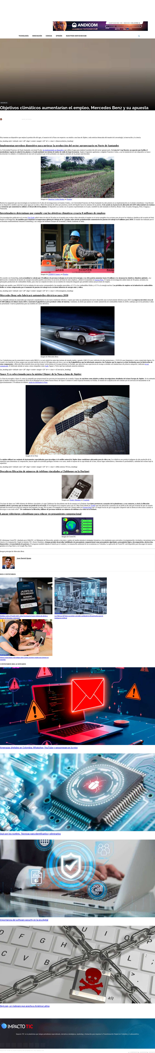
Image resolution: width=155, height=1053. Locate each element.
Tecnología (58, 613)
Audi (46, 366)
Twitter (93, 505)
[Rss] (134, 17)
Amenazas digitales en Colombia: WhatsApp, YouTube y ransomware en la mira (39, 747)
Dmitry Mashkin (75, 500)
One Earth (31, 217)
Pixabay (69, 199)
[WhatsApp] (26, 129)
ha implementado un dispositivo (53, 150)
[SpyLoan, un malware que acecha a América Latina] (77, 964)
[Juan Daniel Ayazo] (1, 119)
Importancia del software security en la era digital (24, 920)
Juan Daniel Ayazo (11, 119)
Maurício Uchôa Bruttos (56, 199)
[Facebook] (115, 17)
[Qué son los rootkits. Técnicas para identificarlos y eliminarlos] (77, 792)
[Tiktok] (129, 17)
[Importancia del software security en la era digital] (77, 878)
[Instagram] (117, 17)
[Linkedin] (123, 17)
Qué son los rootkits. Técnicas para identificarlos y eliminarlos (30, 834)
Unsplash (86, 500)
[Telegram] (33, 129)
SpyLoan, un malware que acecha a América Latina (24, 1006)
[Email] (41, 129)
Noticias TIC (4, 102)
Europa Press (99, 280)
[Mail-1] (131, 17)
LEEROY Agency (54, 274)
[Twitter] (120, 17)
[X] (3, 129)
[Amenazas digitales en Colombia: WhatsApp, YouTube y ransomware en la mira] (77, 706)
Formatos (3, 613)
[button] (138, 36)
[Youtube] (126, 17)
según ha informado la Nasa (38, 382)
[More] (49, 129)
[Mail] (21, 562)
